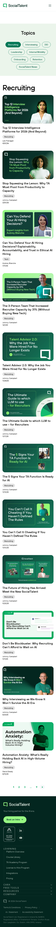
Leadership (16, 52)
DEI (46, 44)
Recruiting (13, 44)
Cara (6, 884)
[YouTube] (21, 838)
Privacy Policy (31, 907)
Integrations (12, 873)
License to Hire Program (17, 867)
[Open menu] (50, 5)
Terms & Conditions (12, 907)
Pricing (9, 878)
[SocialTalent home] (15, 5)
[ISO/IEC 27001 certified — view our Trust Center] (9, 834)
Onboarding (20, 59)
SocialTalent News (28, 66)
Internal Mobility (37, 52)
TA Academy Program (16, 862)
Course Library (13, 857)
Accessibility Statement (32, 912)
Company (9, 894)
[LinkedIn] (21, 830)
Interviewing (31, 44)
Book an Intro (15, 819)
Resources (11, 891)
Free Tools (11, 887)
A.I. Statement (12, 912)
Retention (37, 59)
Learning (9, 848)
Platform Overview (15, 851)
